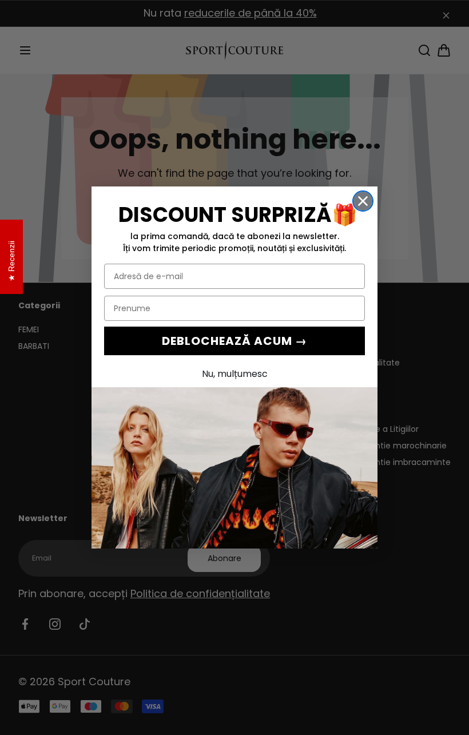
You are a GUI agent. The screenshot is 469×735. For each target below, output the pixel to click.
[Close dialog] (363, 201)
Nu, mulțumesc (235, 373)
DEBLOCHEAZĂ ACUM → (234, 341)
